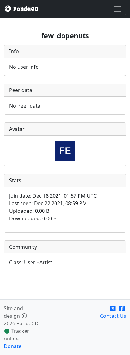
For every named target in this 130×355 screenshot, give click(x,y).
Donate (12, 346)
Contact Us (113, 315)
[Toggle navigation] (117, 9)
